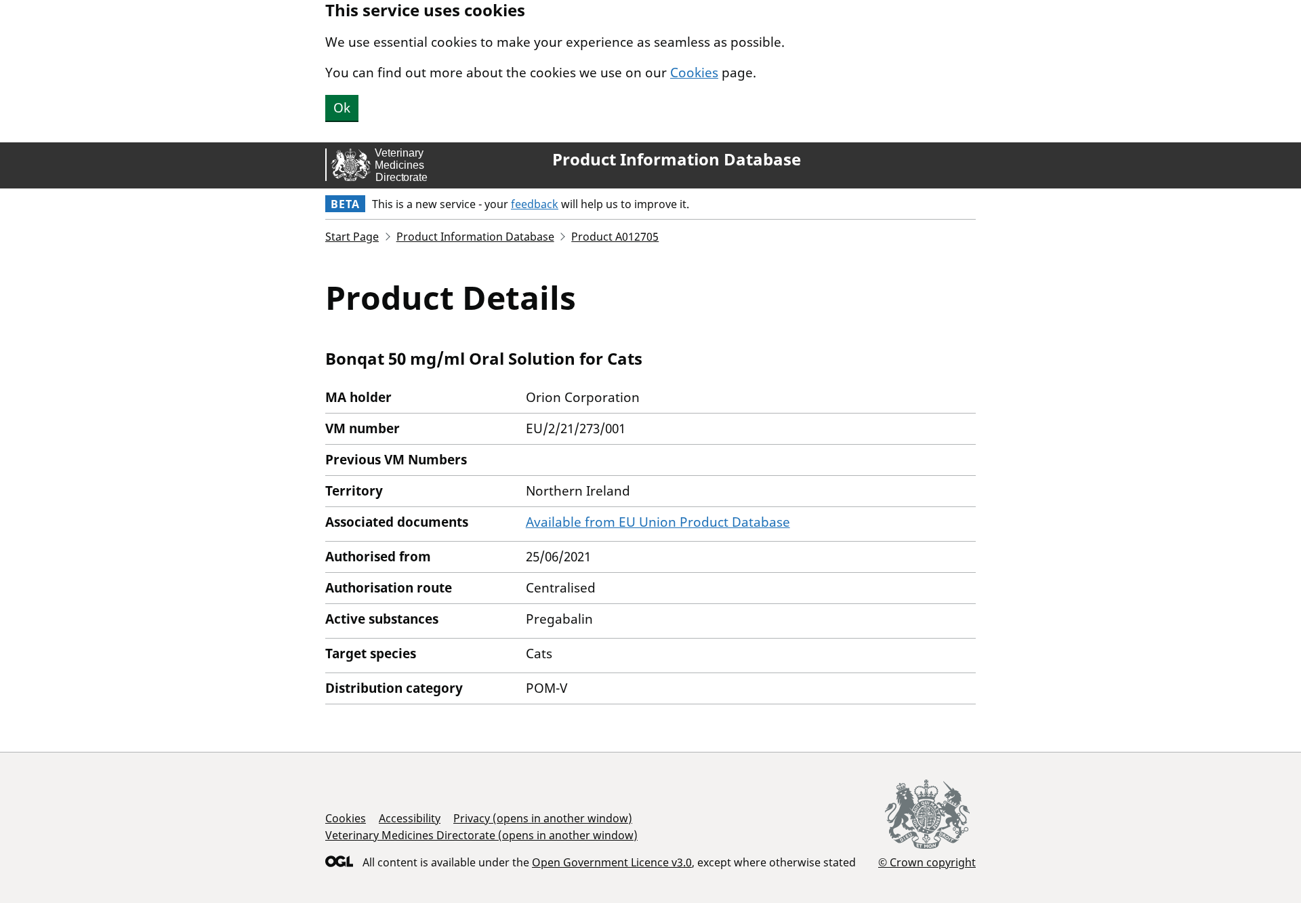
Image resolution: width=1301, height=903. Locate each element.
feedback (534, 204)
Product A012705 (615, 236)
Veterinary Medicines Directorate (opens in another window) (481, 835)
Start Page (352, 236)
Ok (341, 108)
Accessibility (409, 818)
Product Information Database (676, 159)
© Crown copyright (927, 862)
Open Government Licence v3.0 (612, 862)
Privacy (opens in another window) (542, 818)
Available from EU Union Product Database (658, 522)
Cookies (694, 72)
